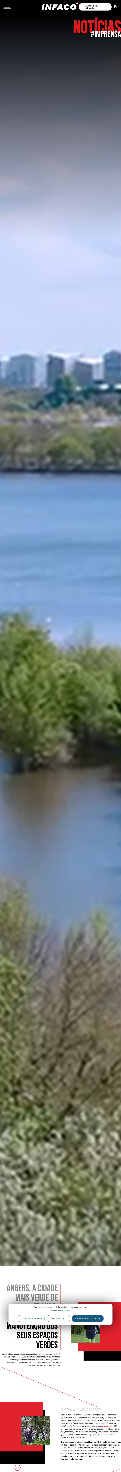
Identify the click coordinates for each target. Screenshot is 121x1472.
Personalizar (58, 1318)
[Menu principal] (7, 6)
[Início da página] (17, 1468)
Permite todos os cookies (87, 1318)
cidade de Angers (105, 1426)
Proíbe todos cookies (31, 1318)
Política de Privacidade (60, 1310)
